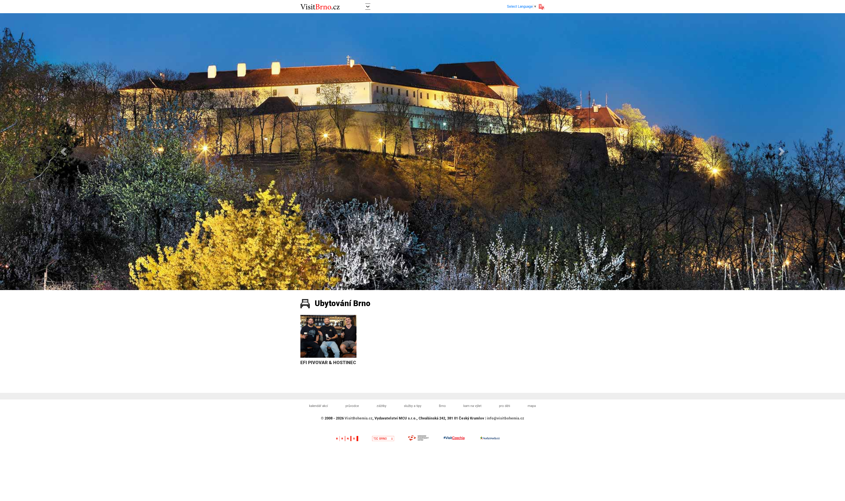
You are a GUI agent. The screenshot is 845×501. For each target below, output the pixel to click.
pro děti (504, 406)
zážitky (381, 406)
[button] (368, 6)
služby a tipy (412, 406)
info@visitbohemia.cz (505, 418)
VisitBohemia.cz (359, 418)
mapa (532, 406)
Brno (442, 406)
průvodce (352, 406)
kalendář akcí (318, 406)
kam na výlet (472, 406)
